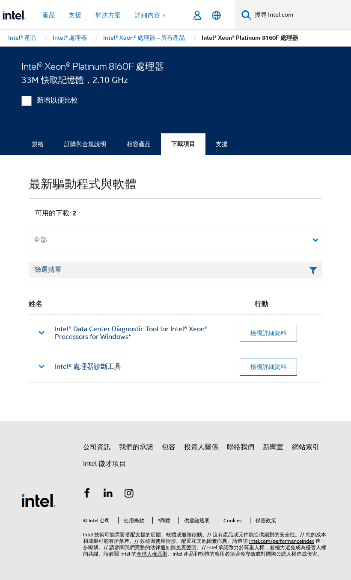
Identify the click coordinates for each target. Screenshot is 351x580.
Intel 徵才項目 (104, 463)
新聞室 (273, 447)
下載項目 (183, 144)
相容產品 (139, 144)
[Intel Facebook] (87, 494)
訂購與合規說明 (85, 144)
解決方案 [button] (108, 15)
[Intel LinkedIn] (108, 494)
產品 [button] (48, 15)
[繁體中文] (216, 15)
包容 (169, 447)
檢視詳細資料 (268, 333)
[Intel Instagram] (129, 494)
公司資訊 (96, 447)
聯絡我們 (240, 447)
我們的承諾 (136, 447)
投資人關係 (201, 447)
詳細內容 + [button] (150, 15)
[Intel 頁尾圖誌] (38, 500)
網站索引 (305, 447)
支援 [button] (75, 15)
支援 (222, 144)
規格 (38, 144)
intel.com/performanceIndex (281, 541)
